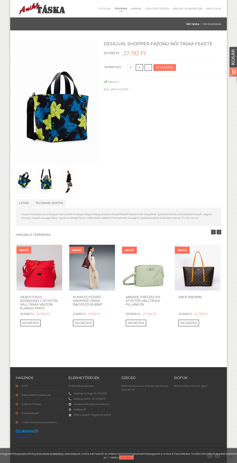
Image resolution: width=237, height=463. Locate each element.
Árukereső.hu (22, 437)
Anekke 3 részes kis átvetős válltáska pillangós (143, 300)
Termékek (120, 8)
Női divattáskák (212, 23)
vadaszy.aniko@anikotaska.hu (92, 404)
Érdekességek (30, 413)
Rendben (126, 457)
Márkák (136, 8)
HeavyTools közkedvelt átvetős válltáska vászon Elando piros (39, 302)
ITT (108, 457)
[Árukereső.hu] (27, 432)
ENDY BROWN (190, 297)
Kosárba (164, 67)
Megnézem (30, 323)
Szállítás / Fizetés (157, 8)
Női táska (192, 23)
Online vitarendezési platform (39, 422)
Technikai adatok (49, 203)
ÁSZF (25, 385)
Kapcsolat (213, 8)
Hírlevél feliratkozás (188, 8)
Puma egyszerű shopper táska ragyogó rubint (88, 300)
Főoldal (105, 8)
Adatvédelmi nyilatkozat (36, 394)
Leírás (24, 203)
